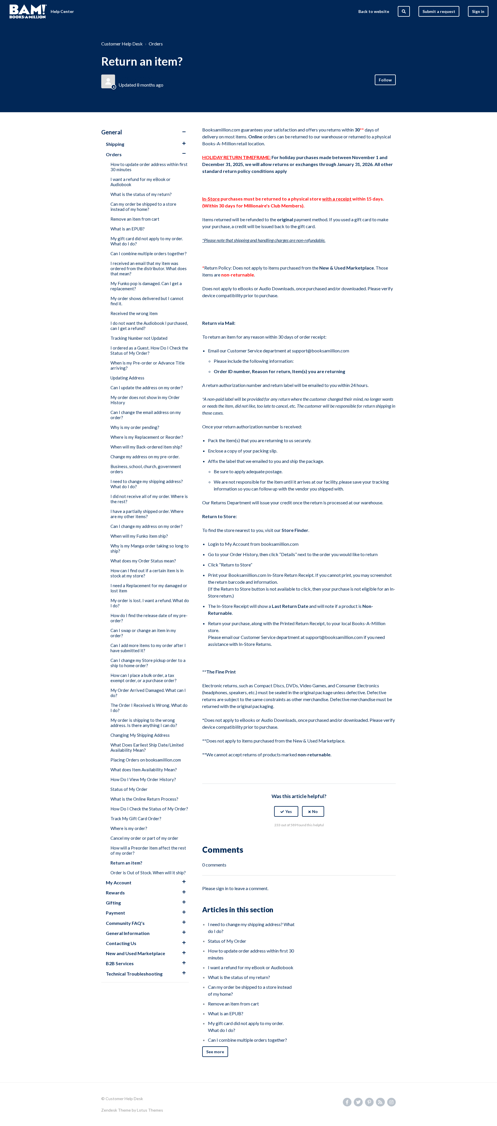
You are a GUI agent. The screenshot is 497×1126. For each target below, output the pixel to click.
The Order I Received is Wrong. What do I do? (149, 708)
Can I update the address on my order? (146, 387)
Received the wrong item (134, 313)
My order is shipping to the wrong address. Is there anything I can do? (143, 722)
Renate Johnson (135, 78)
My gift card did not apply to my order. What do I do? (146, 241)
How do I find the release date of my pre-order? (149, 618)
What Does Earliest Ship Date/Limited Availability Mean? (146, 747)
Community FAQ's (125, 923)
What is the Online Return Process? (144, 798)
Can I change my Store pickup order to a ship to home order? (148, 663)
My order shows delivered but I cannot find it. (146, 301)
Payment (115, 912)
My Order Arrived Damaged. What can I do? (148, 693)
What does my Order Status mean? (143, 560)
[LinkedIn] (311, 839)
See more (215, 1051)
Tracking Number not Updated (138, 338)
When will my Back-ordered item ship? (146, 446)
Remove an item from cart (134, 219)
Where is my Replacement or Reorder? (146, 437)
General (111, 132)
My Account (118, 882)
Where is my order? (128, 828)
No (315, 811)
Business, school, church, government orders (145, 469)
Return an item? (126, 862)
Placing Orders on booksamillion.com (145, 759)
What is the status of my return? (141, 194)
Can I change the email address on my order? (145, 415)
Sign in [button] (478, 11)
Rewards (115, 892)
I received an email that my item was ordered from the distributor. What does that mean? (148, 268)
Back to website (373, 11)
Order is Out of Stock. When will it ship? (148, 872)
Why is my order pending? (134, 427)
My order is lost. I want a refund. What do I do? (149, 603)
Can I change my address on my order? (146, 526)
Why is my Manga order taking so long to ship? (149, 548)
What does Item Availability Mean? (143, 769)
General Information (128, 933)
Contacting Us (121, 943)
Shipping (115, 144)
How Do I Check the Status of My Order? (149, 808)
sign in (222, 888)
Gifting (113, 902)
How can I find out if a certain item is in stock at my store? (146, 573)
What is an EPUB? (127, 228)
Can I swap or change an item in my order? (143, 633)
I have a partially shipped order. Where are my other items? (146, 514)
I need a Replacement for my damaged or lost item (148, 588)
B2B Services (120, 963)
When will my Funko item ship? (139, 536)
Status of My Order (129, 789)
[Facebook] (287, 839)
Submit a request (439, 11)
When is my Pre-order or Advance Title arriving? (147, 365)
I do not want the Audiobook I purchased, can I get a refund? (149, 325)
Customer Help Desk (122, 43)
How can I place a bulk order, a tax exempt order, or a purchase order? (143, 678)
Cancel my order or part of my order (144, 838)
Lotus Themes (150, 1110)
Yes (288, 811)
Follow (385, 79)
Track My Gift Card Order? (135, 818)
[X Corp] (299, 839)
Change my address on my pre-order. (144, 456)
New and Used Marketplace (135, 953)
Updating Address (127, 377)
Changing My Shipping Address (140, 735)
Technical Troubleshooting (134, 973)
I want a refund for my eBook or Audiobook (140, 182)
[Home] (28, 11)
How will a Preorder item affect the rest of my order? (148, 850)
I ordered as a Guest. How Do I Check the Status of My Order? (149, 350)
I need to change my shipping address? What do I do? (146, 484)
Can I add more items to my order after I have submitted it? (148, 648)
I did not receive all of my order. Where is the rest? (149, 499)
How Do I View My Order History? (143, 779)
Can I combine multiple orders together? (148, 253)
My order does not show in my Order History (145, 400)
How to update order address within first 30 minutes (149, 167)
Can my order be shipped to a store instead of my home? (143, 206)
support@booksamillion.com (320, 350)
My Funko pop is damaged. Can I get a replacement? (146, 286)
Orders (156, 43)
